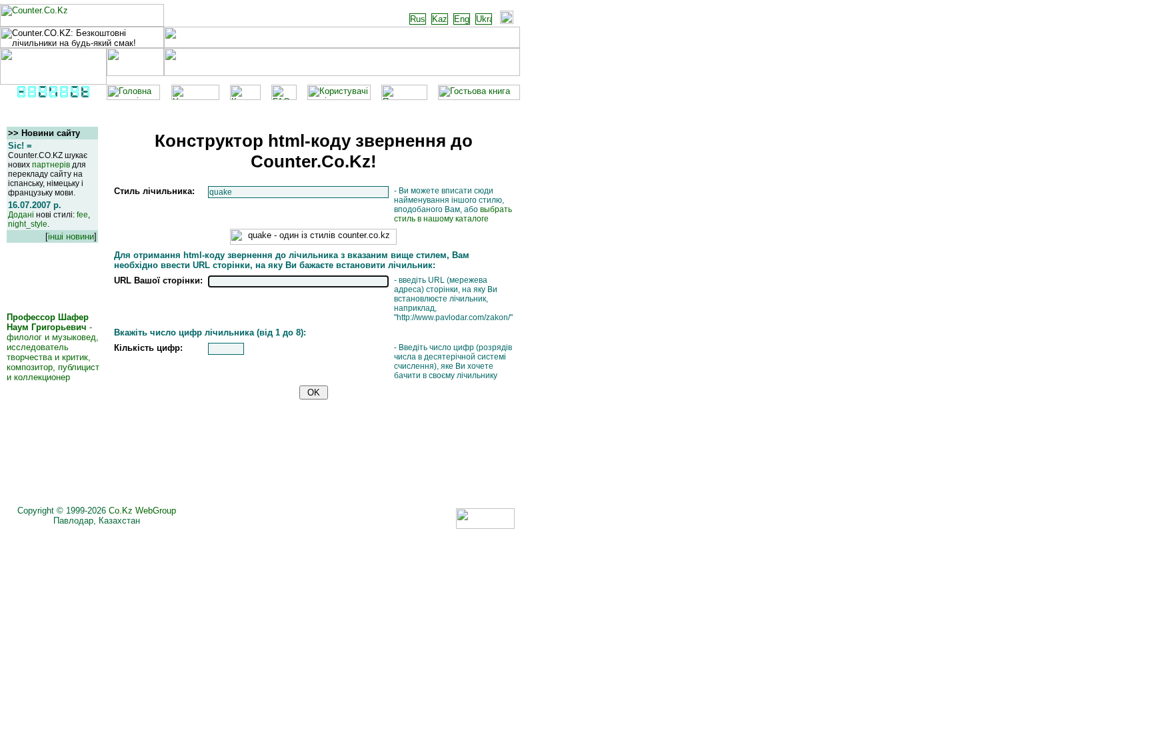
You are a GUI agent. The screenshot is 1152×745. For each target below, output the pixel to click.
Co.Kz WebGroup (142, 511)
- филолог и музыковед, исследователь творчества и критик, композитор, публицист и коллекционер (53, 347)
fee (82, 214)
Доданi (21, 214)
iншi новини (71, 236)
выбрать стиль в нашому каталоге (453, 214)
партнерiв (51, 164)
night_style (27, 224)
